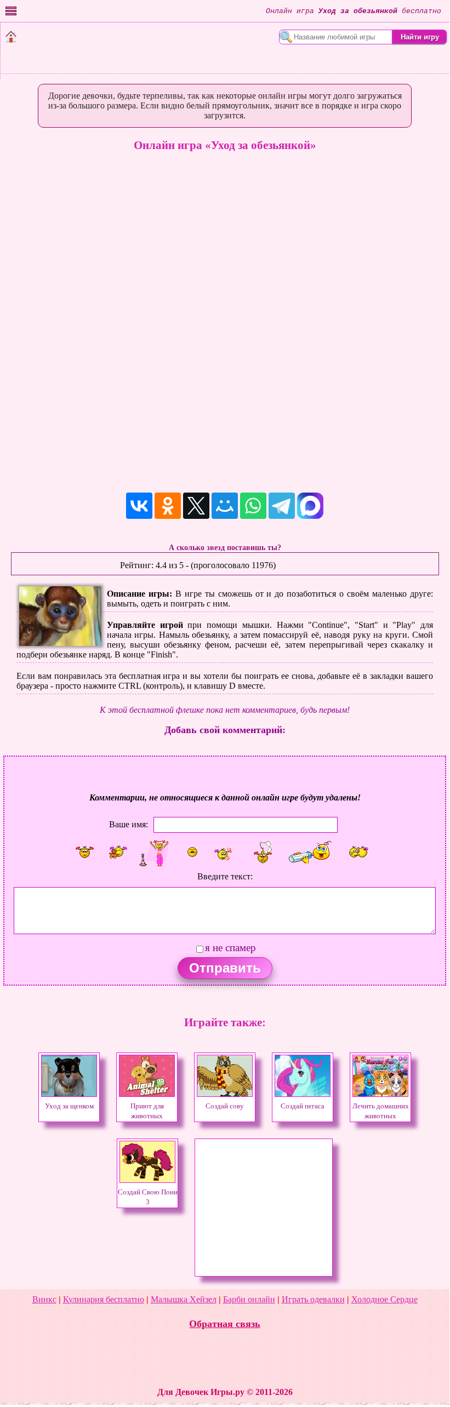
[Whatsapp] (253, 506)
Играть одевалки (313, 1299)
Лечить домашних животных (380, 1111)
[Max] (310, 506)
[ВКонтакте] (139, 506)
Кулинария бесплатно (103, 1299)
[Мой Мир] (225, 506)
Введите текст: (225, 876)
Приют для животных (147, 1111)
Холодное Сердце (384, 1299)
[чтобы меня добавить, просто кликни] (84, 852)
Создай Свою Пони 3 (148, 1197)
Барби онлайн (249, 1299)
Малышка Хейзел (184, 1299)
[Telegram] (282, 506)
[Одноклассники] (168, 506)
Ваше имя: (128, 823)
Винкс (44, 1299)
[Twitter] (196, 506)
